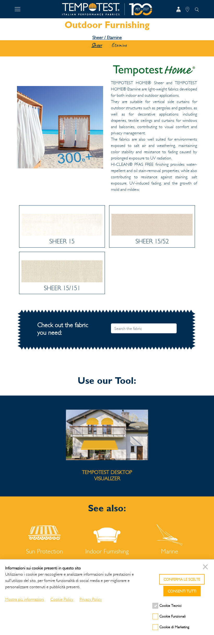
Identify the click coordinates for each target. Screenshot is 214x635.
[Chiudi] (206, 567)
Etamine (119, 45)
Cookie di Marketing (174, 627)
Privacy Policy (91, 599)
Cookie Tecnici (170, 605)
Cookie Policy (61, 599)
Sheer (96, 45)
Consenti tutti (182, 591)
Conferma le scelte (182, 579)
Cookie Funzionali (172, 616)
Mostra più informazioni (24, 599)
